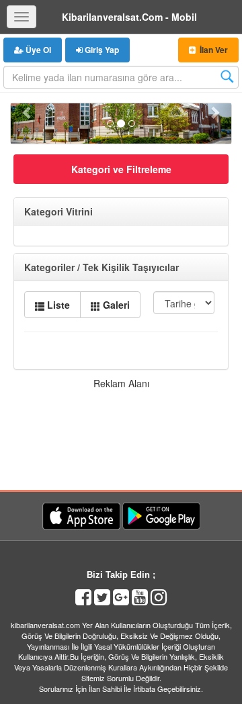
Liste (57, 304)
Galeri (115, 304)
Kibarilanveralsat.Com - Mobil (129, 16)
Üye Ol (37, 50)
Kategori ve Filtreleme (121, 169)
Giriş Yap (101, 50)
